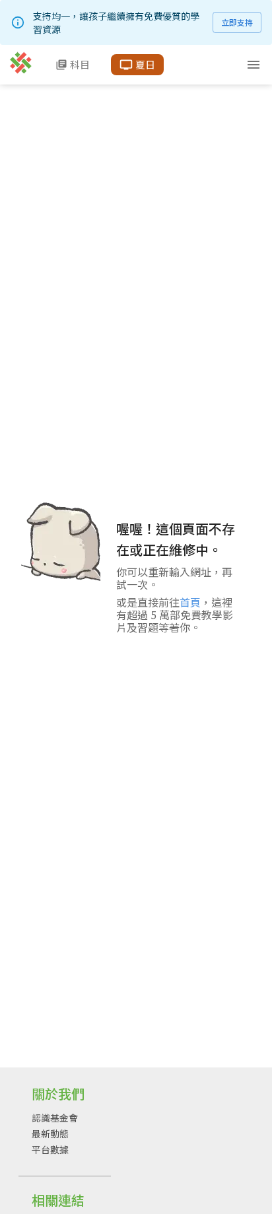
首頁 (190, 602)
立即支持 (237, 22)
